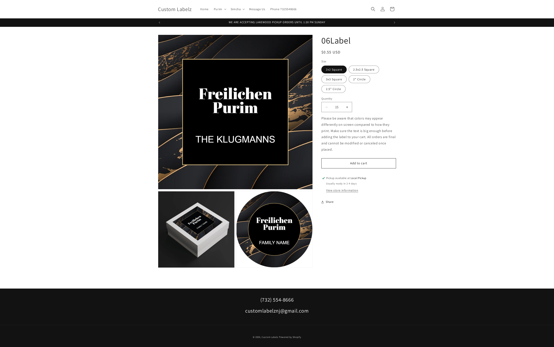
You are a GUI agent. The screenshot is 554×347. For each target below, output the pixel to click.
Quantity (326, 98)
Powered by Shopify (290, 337)
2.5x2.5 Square (364, 69)
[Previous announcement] (159, 22)
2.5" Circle (333, 89)
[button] (219, 9)
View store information (342, 190)
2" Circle (359, 79)
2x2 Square (334, 69)
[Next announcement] (394, 22)
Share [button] (330, 202)
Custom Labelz (270, 337)
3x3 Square (334, 79)
